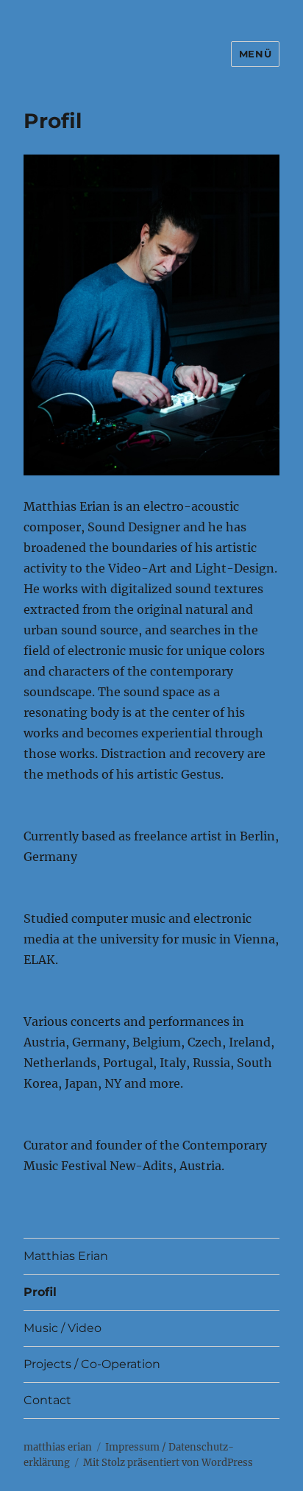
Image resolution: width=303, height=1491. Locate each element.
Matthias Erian (66, 1256)
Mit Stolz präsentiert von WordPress (168, 1462)
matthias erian (58, 1447)
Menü (255, 54)
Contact (47, 1400)
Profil (40, 1292)
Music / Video (62, 1328)
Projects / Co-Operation (92, 1364)
